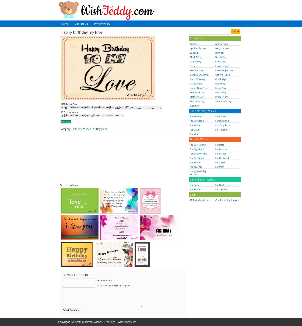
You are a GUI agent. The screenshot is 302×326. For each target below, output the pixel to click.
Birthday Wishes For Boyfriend (90, 129)
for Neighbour (222, 125)
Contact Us (81, 24)
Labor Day (220, 88)
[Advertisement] (123, 156)
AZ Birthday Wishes (200, 200)
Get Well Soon (222, 74)
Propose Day (221, 96)
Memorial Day (197, 92)
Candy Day (195, 61)
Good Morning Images (227, 200)
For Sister (195, 129)
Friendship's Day (224, 70)
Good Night (221, 79)
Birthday (219, 52)
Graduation (196, 83)
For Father (220, 116)
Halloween (220, 83)
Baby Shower (222, 48)
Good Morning (197, 79)
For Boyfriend (197, 149)
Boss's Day (220, 57)
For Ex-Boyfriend (198, 153)
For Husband (222, 120)
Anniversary (221, 43)
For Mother (195, 125)
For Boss (219, 144)
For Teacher (221, 129)
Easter (193, 65)
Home (65, 24)
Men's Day (220, 92)
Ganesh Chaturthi (199, 74)
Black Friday (196, 57)
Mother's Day (197, 96)
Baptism (194, 52)
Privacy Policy (102, 24)
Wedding (194, 105)
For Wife (194, 134)
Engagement (222, 65)
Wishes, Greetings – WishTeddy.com (115, 322)
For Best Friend (198, 144)
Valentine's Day (223, 101)
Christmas (220, 61)
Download (65, 121)
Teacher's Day (197, 101)
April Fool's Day (198, 48)
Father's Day (196, 70)
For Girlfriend (197, 120)
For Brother (196, 116)
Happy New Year (198, 88)
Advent (193, 43)
